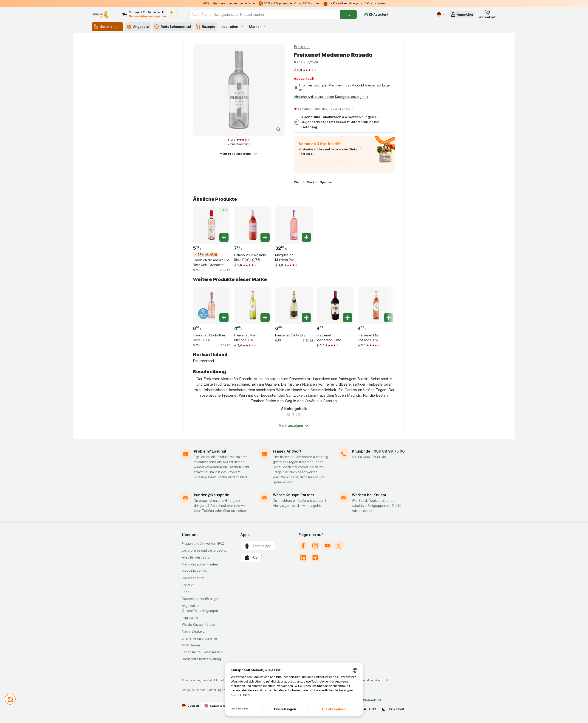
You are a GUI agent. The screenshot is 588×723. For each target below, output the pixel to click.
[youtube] (327, 545)
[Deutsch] (441, 14)
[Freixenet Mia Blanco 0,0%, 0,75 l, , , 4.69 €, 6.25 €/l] (252, 305)
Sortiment (108, 27)
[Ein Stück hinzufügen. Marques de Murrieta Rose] (306, 237)
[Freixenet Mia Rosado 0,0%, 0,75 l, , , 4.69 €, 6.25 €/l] (376, 305)
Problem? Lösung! (210, 451)
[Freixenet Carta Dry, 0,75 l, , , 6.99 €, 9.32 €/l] (294, 305)
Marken (255, 27)
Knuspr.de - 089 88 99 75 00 (378, 451)
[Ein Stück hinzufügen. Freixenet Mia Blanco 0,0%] (265, 317)
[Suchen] (348, 14)
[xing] (315, 557)
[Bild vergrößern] (278, 129)
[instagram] (315, 545)
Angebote (141, 27)
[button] (462, 14)
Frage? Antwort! (288, 451)
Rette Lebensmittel (176, 27)
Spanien (326, 182)
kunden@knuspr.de (211, 495)
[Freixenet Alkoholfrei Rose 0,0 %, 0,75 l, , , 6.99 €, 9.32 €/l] (211, 305)
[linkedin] (303, 557)
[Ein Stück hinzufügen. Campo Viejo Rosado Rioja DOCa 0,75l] (265, 237)
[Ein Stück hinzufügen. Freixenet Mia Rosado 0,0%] (388, 317)
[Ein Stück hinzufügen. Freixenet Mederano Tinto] (347, 317)
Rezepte (208, 27)
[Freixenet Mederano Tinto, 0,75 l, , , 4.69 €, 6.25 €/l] (335, 305)
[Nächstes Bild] (385, 303)
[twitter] (339, 545)
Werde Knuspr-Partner (293, 495)
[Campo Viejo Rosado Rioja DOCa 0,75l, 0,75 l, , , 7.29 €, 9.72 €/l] (252, 225)
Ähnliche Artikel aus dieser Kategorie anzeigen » (331, 97)
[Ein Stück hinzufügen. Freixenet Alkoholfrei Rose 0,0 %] (224, 317)
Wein (297, 182)
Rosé (310, 182)
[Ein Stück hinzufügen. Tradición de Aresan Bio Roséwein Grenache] (224, 237)
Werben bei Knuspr (369, 495)
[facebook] (303, 545)
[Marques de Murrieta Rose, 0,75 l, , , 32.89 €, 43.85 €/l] (294, 225)
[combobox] (264, 14)
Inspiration (229, 27)
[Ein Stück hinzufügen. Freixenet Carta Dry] (306, 317)
